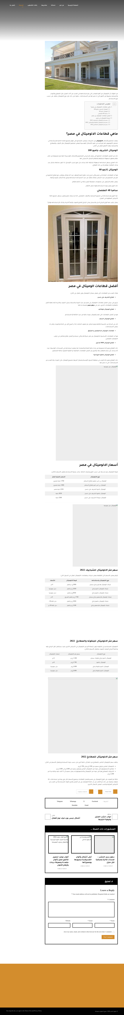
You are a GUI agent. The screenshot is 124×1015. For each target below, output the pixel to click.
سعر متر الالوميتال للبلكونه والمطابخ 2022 (96, 122)
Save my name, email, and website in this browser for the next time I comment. (87, 932)
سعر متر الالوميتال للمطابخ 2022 (99, 124)
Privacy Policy (38, 1011)
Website (67, 921)
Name (112, 921)
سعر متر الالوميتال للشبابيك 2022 (99, 120)
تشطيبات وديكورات (82, 791)
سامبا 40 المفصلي (103, 113)
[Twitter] (64, 986)
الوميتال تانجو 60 (103, 111)
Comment (111, 899)
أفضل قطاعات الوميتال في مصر (101, 115)
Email (90, 921)
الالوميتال (99, 140)
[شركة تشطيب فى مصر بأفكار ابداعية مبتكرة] (110, 5)
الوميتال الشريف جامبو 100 (101, 109)
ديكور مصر (91, 305)
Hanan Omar (108, 791)
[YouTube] (56, 986)
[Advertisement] (62, 23)
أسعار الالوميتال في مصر (103, 118)
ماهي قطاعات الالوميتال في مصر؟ (101, 107)
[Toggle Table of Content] (113, 104)
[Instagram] (60, 986)
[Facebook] (68, 986)
